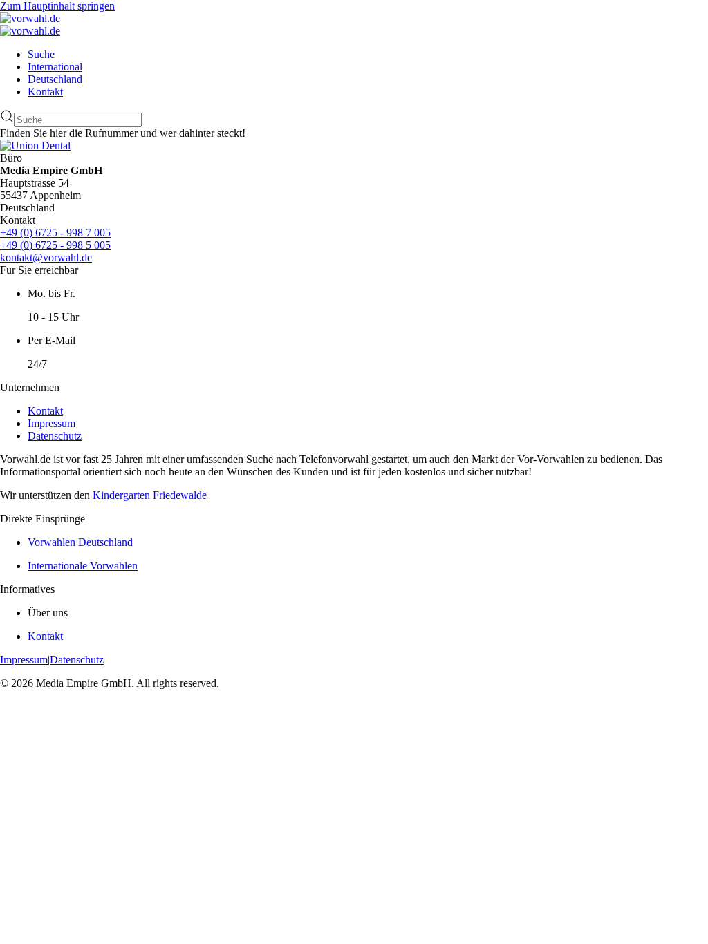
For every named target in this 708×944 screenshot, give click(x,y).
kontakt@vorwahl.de (46, 257)
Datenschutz (55, 436)
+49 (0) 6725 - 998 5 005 (55, 245)
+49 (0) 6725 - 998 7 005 (55, 232)
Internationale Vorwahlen (83, 566)
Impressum (51, 423)
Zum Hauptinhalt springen (57, 6)
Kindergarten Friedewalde (150, 495)
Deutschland (55, 79)
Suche (41, 54)
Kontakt (45, 91)
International (55, 67)
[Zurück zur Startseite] (30, 18)
